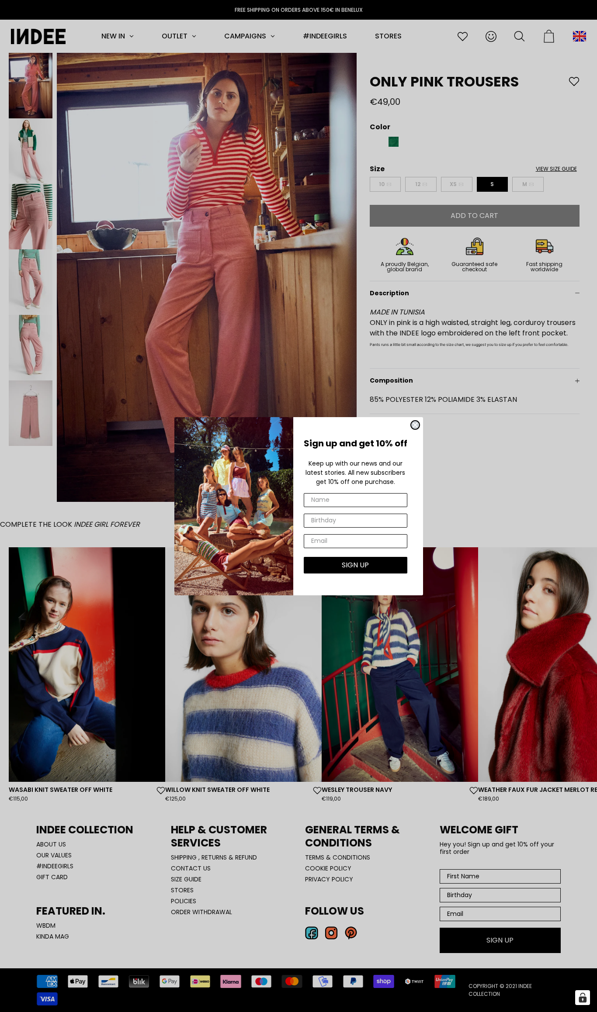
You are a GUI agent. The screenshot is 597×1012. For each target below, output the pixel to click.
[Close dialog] (415, 425)
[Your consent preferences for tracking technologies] (582, 997)
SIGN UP (355, 565)
